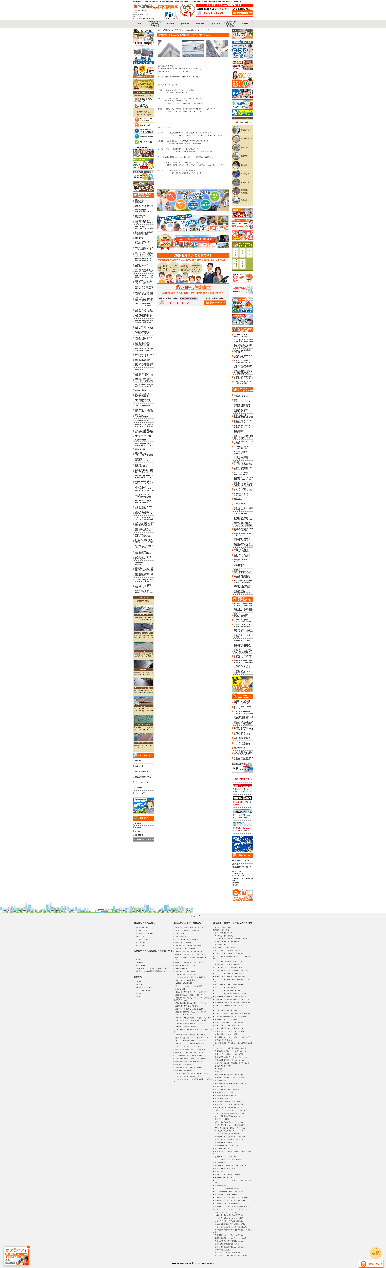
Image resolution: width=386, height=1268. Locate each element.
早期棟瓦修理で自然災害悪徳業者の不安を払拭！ (144, 321)
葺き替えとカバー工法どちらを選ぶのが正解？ (243, 426)
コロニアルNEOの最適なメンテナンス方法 (243, 489)
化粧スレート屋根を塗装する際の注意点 (241, 473)
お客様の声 (185, 24)
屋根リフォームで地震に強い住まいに (187, 971)
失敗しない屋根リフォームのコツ (242, 400)
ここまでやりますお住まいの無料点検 (230, 24)
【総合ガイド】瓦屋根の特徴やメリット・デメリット (232, 999)
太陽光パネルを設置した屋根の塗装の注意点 (243, 468)
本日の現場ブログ (141, 965)
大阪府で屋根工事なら (143, 777)
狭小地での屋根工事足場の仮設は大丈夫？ (242, 494)
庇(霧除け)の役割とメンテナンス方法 (142, 332)
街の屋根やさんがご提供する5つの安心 (155, 24)
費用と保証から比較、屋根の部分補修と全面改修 (243, 416)
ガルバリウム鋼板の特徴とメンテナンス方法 (144, 513)
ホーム (140, 24)
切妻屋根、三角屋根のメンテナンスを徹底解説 (144, 380)
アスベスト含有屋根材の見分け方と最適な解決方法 (231, 1113)
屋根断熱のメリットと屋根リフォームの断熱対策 (144, 569)
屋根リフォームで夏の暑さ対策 (185, 980)
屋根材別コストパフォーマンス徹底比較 (144, 454)
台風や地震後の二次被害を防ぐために (243, 534)
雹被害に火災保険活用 (222, 1250)
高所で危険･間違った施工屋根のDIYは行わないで (144, 524)
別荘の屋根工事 (239, 748)
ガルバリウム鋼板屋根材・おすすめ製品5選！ (229, 973)
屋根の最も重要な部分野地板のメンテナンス (143, 444)
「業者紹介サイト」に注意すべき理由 (242, 672)
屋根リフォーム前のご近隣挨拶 (185, 948)
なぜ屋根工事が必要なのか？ (243, 395)
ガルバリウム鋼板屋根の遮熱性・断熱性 (243, 356)
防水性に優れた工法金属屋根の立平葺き (142, 344)
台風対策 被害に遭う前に (183, 968)
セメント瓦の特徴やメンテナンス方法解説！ (144, 304)
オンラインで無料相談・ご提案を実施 (187, 930)
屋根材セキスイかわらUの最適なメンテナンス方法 (243, 484)
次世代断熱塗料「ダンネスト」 (239, 565)
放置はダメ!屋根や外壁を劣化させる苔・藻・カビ (144, 471)
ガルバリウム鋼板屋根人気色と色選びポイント (243, 361)
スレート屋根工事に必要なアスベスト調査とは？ (144, 580)
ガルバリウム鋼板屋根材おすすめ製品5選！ (243, 366)
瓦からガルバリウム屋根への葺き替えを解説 (243, 346)
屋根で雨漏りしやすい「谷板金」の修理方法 (143, 416)
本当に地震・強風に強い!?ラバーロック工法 (229, 1218)
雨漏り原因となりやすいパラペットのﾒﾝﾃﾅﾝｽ (144, 282)
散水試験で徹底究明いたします (185, 965)
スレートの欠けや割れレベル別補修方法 (242, 447)
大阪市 (137, 831)
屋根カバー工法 (247, 139)
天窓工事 (244, 200)
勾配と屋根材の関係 (142, 405)
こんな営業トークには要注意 (242, 636)
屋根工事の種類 (242, 122)
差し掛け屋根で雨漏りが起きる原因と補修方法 (230, 1224)
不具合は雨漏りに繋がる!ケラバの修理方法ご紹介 (144, 248)
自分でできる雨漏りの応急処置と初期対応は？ (243, 576)
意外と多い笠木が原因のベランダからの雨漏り (144, 254)
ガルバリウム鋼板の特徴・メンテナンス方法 (229, 1122)
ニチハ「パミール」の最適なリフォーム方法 (229, 953)
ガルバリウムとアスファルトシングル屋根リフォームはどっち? (144, 488)
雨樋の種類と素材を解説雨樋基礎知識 (144, 574)
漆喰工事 (244, 147)
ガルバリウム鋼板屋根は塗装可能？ (243, 351)
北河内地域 (139, 835)
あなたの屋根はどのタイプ (223, 933)
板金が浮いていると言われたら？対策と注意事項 (243, 651)
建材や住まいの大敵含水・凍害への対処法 (143, 400)
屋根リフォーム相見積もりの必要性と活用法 (189, 1009)
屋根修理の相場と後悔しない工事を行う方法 (242, 405)
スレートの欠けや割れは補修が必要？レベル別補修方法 (232, 1013)
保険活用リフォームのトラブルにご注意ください (243, 666)
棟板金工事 (245, 182)
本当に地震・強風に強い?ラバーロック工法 (144, 355)
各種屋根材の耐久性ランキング (225, 1177)
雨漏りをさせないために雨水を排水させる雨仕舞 (144, 410)
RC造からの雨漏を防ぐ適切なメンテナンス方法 (230, 1128)
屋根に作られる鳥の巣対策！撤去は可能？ (188, 1067)
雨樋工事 (244, 156)
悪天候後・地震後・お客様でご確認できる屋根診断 (231, 939)
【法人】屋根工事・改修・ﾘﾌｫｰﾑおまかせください (243, 753)
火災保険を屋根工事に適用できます (186, 974)
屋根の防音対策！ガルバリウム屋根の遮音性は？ (243, 382)
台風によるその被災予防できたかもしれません (243, 518)
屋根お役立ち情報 (240, 513)
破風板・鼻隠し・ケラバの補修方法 (226, 1034)
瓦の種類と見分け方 (142, 420)
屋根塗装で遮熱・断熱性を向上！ (225, 1095)
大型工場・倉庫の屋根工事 (183, 983)
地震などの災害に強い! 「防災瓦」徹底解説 (242, 550)
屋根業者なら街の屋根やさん (145, 987)
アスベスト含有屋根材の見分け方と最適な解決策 (144, 431)
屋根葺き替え (246, 130)
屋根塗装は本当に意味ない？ (141, 216)
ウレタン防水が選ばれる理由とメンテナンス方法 (144, 270)
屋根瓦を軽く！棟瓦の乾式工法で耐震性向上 (242, 539)
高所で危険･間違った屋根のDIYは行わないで (229, 1131)
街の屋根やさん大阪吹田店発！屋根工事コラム (150, 971)
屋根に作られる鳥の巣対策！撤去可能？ (243, 733)
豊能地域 (138, 827)
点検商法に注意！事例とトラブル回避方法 (188, 951)
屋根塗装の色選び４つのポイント (240, 560)
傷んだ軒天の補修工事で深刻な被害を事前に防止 (144, 259)
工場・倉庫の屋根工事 (242, 738)
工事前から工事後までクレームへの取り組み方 (243, 620)
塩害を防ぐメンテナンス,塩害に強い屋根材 (144, 465)
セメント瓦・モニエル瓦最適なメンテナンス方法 (144, 310)
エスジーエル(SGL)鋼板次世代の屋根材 (143, 507)
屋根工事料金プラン (181, 936)
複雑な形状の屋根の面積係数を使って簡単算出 (144, 364)
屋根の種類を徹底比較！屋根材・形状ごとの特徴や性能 (232, 1002)
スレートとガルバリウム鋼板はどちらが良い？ (243, 335)
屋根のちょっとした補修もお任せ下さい (188, 945)
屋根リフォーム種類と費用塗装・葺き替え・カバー (243, 437)
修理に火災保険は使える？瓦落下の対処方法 (243, 529)
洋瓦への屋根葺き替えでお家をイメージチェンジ (144, 482)
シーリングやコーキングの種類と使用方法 (144, 338)
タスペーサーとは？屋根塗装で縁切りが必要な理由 (231, 1048)
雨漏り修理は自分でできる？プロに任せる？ (144, 222)
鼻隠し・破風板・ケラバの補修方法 (144, 242)
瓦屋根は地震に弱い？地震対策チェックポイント (243, 545)
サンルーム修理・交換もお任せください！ (243, 707)
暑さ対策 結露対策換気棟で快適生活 (142, 395)
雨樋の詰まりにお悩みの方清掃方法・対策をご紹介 (243, 723)
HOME (159, 30)
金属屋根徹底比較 (220, 1185)
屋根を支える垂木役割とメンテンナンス (143, 529)
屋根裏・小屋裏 (140, 390)
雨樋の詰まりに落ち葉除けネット (186, 1064)
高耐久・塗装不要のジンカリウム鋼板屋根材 (144, 518)
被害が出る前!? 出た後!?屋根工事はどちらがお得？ (243, 630)
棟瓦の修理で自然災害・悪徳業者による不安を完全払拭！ (233, 1063)
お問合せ (138, 787)
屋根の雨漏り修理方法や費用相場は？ (144, 535)
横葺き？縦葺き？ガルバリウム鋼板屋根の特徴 (243, 372)
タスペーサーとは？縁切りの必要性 (142, 265)
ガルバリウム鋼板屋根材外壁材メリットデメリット (243, 377)
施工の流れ (200, 24)
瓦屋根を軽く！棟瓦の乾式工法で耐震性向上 (229, 1104)
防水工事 (244, 165)
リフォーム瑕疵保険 (142, 939)
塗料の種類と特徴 (242, 779)
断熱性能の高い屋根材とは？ (140, 563)
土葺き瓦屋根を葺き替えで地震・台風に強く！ (144, 316)
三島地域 (138, 823)
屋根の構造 (139, 238)
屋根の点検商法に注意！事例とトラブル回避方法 (243, 645)
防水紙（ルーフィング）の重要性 (225, 1168)
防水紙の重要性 (140, 440)
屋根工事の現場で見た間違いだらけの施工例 (242, 555)
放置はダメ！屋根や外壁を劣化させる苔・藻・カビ (231, 1209)
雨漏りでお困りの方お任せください (186, 942)
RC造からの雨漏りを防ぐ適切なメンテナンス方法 (144, 541)
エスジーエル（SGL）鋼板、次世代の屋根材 (229, 1191)
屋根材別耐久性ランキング (141, 459)
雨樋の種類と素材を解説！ (183, 1070)
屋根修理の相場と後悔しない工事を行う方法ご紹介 (191, 1003)
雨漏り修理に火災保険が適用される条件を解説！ (243, 581)
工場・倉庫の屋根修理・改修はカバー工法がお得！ (243, 712)
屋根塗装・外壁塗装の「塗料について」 (227, 942)
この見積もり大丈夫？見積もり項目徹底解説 (242, 625)
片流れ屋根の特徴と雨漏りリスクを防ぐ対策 (144, 374)
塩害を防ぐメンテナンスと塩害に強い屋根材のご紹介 (232, 1206)
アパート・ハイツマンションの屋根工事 (242, 743)
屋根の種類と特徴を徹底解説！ (142, 201)
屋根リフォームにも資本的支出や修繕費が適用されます (193, 1018)
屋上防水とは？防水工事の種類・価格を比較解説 (144, 293)
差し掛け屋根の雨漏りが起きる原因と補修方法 (144, 385)
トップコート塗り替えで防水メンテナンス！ (144, 586)
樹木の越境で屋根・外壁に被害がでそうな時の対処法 (243, 661)
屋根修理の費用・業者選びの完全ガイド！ (144, 210)
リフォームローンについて (183, 1015)
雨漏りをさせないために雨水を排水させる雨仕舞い (231, 1227)
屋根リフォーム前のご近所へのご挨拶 (241, 615)
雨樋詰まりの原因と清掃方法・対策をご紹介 (189, 1061)
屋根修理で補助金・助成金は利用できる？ (242, 592)
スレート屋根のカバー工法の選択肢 (243, 442)
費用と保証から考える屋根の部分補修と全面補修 (190, 1021)
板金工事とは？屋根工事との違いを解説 (144, 227)
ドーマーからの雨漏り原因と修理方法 (143, 552)
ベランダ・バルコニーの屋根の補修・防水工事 (190, 977)
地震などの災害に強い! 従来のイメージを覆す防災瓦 (231, 1110)
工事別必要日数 (239, 503)
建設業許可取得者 (141, 771)
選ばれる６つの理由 (142, 930)
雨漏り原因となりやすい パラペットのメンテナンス (191, 1038)
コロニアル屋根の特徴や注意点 (240, 452)
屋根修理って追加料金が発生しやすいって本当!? (243, 656)
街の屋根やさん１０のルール (145, 933)
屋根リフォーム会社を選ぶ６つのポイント (243, 509)
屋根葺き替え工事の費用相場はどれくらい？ (243, 411)
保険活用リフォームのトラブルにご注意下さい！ (230, 1200)
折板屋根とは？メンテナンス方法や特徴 (243, 463)
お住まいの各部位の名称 (144, 206)
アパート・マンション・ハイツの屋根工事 (188, 986)
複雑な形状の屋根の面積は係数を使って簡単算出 (230, 1083)
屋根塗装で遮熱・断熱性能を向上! (242, 571)
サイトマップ (140, 793)
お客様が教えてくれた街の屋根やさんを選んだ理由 (152, 968)
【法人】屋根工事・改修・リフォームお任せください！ (193, 992)
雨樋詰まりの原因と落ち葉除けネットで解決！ (243, 728)
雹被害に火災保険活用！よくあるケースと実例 (243, 586)
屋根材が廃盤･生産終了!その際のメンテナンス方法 (231, 1057)
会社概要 (245, 24)
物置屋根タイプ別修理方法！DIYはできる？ (242, 702)
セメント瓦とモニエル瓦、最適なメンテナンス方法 (231, 1025)
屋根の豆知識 (140, 449)
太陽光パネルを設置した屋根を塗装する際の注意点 (191, 1073)
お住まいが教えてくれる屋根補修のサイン (243, 421)
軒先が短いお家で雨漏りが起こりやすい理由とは (144, 425)
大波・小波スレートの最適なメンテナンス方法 (144, 327)
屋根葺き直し (246, 174)
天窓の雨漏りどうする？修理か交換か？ (144, 558)
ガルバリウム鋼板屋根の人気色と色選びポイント (230, 993)
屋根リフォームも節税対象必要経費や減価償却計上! (243, 758)
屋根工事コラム (168, 30)
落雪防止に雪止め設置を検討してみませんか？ (190, 1049)
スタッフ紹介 (140, 766)
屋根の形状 (139, 369)
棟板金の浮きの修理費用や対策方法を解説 (144, 233)
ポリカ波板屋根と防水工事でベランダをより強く (243, 717)
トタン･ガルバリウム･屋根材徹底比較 (143, 495)
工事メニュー (215, 24)
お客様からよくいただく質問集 (225, 947)
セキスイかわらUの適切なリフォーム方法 (228, 950)
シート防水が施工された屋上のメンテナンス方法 (144, 276)
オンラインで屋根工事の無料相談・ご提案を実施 (243, 604)
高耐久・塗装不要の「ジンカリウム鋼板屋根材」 (230, 1125)
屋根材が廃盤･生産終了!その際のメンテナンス (144, 476)
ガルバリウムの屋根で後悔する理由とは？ (143, 501)
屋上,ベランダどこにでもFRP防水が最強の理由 (144, 287)
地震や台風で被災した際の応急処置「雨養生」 (144, 349)
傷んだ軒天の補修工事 (222, 1148)
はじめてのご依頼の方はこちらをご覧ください (190, 927)
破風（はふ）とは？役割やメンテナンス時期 (144, 591)
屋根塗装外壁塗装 (244, 191)
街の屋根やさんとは (142, 927)
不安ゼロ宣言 (140, 936)
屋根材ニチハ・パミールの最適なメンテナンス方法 (243, 478)
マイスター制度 (141, 945)
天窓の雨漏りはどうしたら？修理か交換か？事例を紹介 (232, 1037)
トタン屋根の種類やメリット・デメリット (242, 458)
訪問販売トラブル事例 (242, 640)
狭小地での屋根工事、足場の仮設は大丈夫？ (229, 964)
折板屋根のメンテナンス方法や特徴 (226, 1019)
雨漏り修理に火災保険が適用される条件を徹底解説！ (232, 1256)
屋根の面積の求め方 (142, 360)
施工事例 (170, 24)
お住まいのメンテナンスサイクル (225, 1157)
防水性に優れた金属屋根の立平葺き (226, 1194)
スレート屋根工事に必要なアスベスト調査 (228, 1116)
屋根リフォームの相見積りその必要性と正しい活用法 (243, 609)
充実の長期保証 (141, 942)
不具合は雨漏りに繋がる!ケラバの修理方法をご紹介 (231, 1051)
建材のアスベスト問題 (143, 436)
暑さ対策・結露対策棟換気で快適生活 (227, 1089)
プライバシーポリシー (143, 782)
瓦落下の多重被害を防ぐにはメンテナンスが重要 (243, 524)
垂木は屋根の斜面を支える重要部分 (186, 1026)
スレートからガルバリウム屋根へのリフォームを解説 (243, 340)
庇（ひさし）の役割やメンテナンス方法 (144, 546)
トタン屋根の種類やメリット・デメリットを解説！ (231, 1016)
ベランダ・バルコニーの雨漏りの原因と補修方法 (144, 299)
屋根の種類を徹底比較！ (239, 431)
